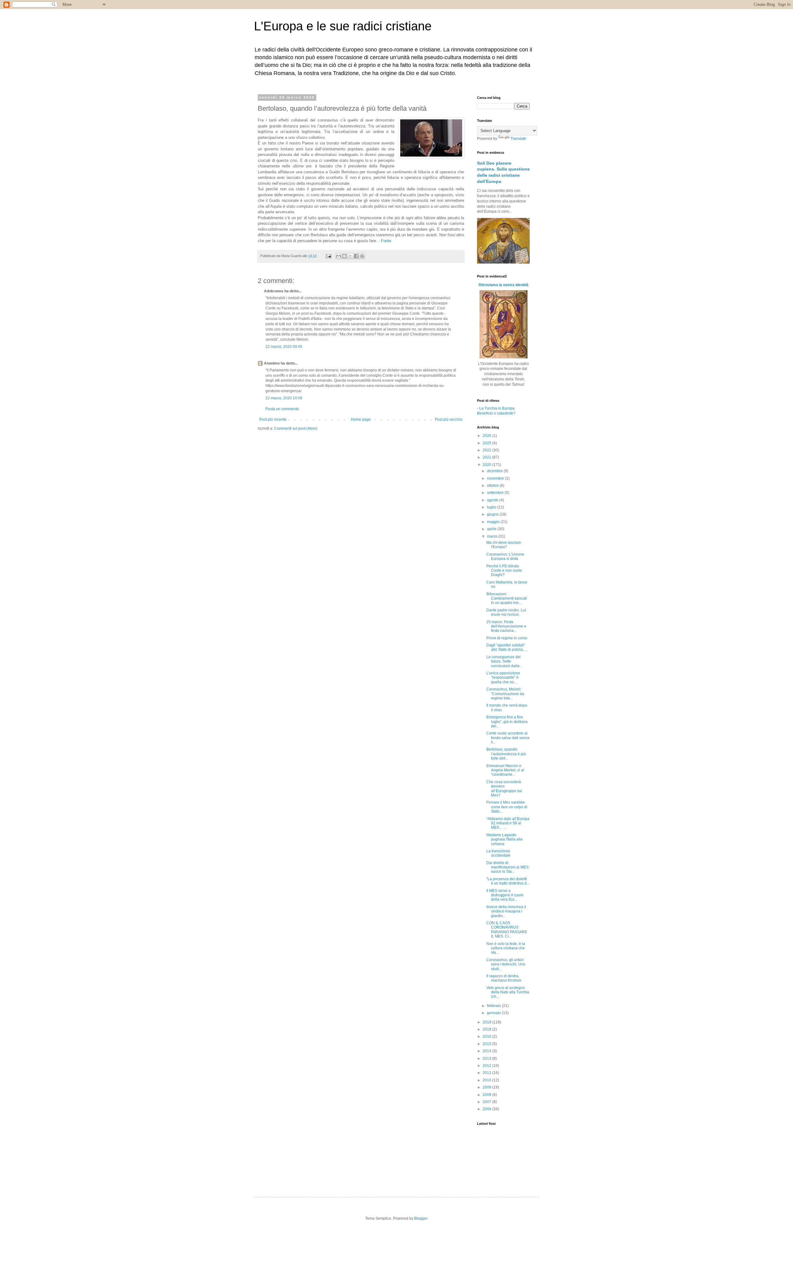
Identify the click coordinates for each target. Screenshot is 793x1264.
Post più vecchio (448, 419)
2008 (487, 1095)
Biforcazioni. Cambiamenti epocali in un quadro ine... (506, 598)
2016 (487, 1036)
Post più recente (273, 419)
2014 (487, 1051)
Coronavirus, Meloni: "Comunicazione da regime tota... (505, 693)
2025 (487, 443)
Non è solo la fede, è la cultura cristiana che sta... (505, 948)
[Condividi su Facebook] (356, 256)
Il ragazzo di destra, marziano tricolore (503, 978)
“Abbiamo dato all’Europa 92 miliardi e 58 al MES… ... (507, 823)
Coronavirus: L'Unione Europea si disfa (505, 556)
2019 (487, 1022)
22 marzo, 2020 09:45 (283, 346)
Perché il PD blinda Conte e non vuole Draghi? (504, 570)
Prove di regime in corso (506, 638)
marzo (492, 536)
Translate (518, 138)
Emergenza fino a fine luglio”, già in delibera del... (507, 721)
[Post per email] (328, 256)
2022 (487, 450)
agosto (493, 500)
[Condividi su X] (350, 256)
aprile (492, 529)
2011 (487, 1073)
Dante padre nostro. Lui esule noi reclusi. (506, 612)
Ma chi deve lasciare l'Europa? (503, 544)
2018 (487, 1029)
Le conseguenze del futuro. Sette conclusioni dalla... (504, 661)
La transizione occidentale (498, 853)
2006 (487, 1109)
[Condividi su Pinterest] (362, 256)
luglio (492, 507)
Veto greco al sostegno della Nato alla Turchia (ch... (507, 992)
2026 (487, 435)
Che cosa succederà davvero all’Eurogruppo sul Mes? (504, 788)
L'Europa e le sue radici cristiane (343, 26)
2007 (487, 1102)
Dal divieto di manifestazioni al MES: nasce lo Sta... (507, 867)
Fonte (386, 240)
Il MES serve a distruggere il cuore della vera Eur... (505, 895)
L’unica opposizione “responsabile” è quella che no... (503, 677)
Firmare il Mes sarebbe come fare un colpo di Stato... (506, 807)
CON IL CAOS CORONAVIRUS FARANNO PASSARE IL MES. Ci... (506, 929)
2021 (487, 457)
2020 (487, 465)
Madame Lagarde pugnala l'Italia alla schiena (504, 839)
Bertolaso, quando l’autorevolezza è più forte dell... (506, 754)
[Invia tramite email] (338, 256)
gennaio (494, 1013)
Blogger (420, 1218)
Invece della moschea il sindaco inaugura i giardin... (506, 911)
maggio (494, 522)
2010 (487, 1080)
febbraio (494, 1006)
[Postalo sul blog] (344, 256)
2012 (487, 1065)
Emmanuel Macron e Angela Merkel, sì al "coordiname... (505, 770)
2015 (487, 1044)
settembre (496, 492)
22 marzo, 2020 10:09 (283, 398)
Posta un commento (282, 409)
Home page (361, 419)
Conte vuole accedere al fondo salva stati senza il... (507, 737)
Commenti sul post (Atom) (296, 428)
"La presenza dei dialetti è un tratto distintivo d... (507, 881)
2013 (487, 1058)
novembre (496, 478)
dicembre (495, 471)
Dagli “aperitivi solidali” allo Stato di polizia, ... (507, 647)
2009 (487, 1087)
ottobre (493, 485)
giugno (493, 514)
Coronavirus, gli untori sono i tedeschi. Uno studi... (505, 964)
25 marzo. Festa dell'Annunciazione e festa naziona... (506, 626)
